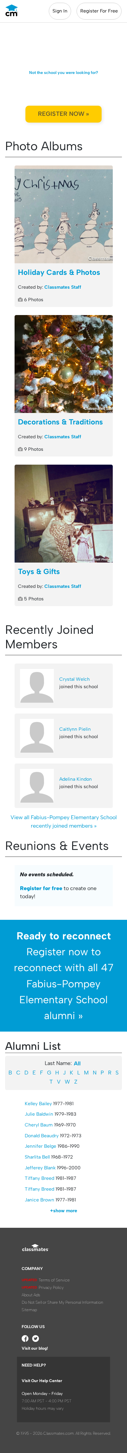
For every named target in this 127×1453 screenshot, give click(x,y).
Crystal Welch (74, 679)
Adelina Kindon (75, 779)
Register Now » (63, 114)
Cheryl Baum (39, 1125)
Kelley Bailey (38, 1104)
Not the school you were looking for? (63, 72)
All (77, 1063)
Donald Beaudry (42, 1136)
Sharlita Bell (37, 1157)
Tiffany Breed (39, 1178)
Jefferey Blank (40, 1168)
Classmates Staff (62, 287)
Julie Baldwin (39, 1114)
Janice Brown (39, 1200)
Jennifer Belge (40, 1146)
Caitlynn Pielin (75, 729)
